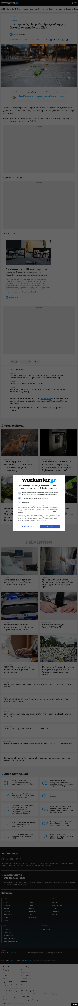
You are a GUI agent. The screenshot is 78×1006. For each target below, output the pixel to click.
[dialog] (39, 503)
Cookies (74, 1004)
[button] (39, 502)
